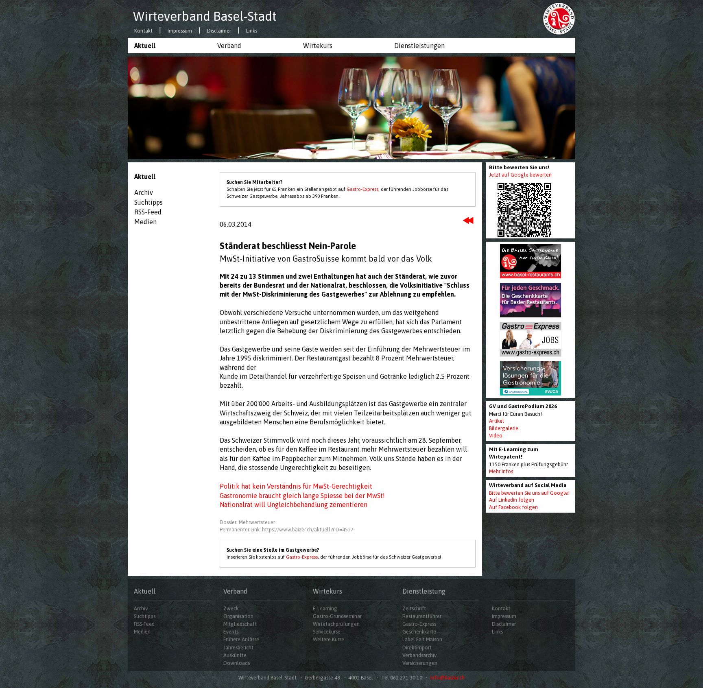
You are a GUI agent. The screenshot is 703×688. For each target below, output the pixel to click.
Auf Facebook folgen (513, 507)
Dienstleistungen (419, 45)
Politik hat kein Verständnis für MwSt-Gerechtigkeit (296, 486)
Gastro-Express (362, 189)
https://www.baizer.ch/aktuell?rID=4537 (308, 529)
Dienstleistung (423, 591)
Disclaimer (219, 31)
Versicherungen (419, 663)
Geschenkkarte (419, 632)
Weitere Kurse (328, 639)
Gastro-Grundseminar (337, 616)
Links (251, 31)
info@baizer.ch (447, 678)
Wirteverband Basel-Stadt (204, 16)
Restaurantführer (421, 616)
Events (230, 632)
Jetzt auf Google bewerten (520, 175)
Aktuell (144, 45)
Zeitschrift (414, 608)
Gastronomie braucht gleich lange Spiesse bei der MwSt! (302, 495)
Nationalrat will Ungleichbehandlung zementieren (293, 504)
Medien (145, 221)
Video (495, 435)
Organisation (238, 616)
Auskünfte (235, 655)
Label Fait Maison (422, 639)
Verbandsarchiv (419, 655)
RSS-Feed (148, 212)
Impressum (180, 31)
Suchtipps (148, 202)
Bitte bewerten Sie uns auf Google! (529, 493)
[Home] (559, 18)
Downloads (236, 663)
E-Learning (325, 608)
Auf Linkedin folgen (511, 500)
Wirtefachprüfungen (336, 624)
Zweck (230, 608)
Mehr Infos (501, 471)
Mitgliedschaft (240, 624)
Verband (229, 45)
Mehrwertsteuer (257, 522)
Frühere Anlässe (241, 639)
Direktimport (417, 647)
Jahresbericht (238, 647)
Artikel (496, 421)
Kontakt (143, 31)
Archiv (143, 192)
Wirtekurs (317, 45)
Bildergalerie (503, 428)
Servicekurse (327, 632)
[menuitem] (169, 45)
